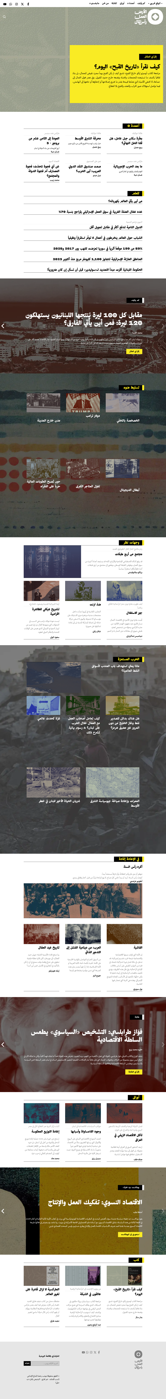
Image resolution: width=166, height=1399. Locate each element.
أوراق (136, 1097)
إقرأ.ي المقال (150, 56)
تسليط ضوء (131, 387)
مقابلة (137, 1017)
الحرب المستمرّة (128, 659)
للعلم (135, 193)
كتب (136, 1260)
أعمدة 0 (133, 126)
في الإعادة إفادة (129, 859)
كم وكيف (135, 300)
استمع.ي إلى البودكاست (130, 1234)
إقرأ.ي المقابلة (133, 1072)
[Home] (148, 17)
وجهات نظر (131, 543)
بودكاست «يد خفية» (131, 1187)
